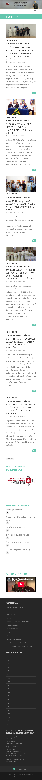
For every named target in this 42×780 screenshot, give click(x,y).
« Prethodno (10, 459)
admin (10, 62)
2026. (8, 657)
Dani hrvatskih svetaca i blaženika (18, 44)
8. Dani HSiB (13, 41)
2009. (8, 717)
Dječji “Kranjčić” (11, 614)
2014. (8, 699)
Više (34, 93)
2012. (8, 707)
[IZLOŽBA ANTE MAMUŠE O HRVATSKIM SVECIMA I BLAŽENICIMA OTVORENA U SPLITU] (21, 107)
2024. (8, 664)
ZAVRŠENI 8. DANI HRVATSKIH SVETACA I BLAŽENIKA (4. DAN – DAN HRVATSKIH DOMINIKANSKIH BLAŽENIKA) (21, 274)
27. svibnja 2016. (20, 416)
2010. (8, 714)
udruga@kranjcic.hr (21, 769)
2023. (8, 667)
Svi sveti (9, 632)
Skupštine (9, 636)
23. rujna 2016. (20, 136)
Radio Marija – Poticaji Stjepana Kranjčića (18, 643)
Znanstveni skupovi (12, 625)
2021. (8, 674)
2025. (8, 660)
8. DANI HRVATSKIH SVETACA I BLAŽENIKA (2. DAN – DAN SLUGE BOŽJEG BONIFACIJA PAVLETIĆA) (20, 409)
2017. (7, 41)
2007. (8, 724)
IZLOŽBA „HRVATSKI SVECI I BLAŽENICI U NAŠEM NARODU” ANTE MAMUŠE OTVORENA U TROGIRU (21, 205)
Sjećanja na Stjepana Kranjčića (15, 618)
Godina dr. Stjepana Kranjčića (15, 639)
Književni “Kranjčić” (12, 611)
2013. (8, 703)
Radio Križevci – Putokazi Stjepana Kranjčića (19, 646)
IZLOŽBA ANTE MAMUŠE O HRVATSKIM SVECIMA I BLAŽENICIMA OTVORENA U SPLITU (19, 128)
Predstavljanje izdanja (13, 628)
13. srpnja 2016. (20, 212)
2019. (8, 682)
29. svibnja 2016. (20, 282)
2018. (8, 685)
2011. (8, 710)
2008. (8, 721)
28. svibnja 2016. (20, 350)
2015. (8, 696)
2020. (8, 678)
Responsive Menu (35, 11)
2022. (8, 671)
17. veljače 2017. (20, 62)
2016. (7, 117)
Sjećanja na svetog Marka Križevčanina (18, 621)
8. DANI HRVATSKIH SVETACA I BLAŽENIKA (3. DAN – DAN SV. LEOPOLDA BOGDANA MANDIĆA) (20, 343)
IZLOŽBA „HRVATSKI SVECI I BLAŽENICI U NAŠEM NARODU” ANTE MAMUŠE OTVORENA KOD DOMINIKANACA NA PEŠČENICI (21, 53)
